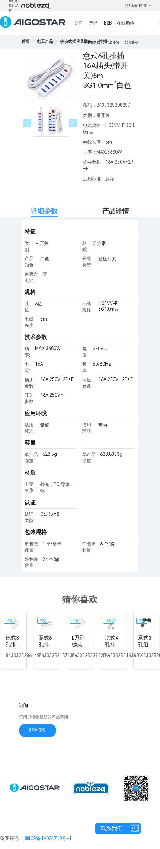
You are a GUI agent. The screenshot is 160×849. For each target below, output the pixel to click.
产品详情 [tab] (115, 211)
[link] (45, 41)
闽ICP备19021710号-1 (47, 838)
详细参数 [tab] (44, 211)
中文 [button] (143, 5)
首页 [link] (26, 41)
